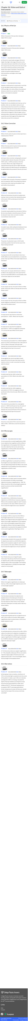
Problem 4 (3, 83)
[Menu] (2, 2)
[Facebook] (2, 1014)
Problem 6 (3, 131)
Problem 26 (4, 438)
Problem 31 (4, 536)
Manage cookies (23, 1020)
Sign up (24, 2)
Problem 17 (4, 298)
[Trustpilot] (9, 1014)
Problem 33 (4, 579)
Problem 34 (4, 593)
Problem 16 (4, 284)
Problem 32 (4, 554)
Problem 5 (3, 100)
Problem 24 (4, 401)
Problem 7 (3, 143)
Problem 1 (3, 33)
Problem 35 (4, 613)
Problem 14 (4, 252)
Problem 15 (4, 268)
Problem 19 (4, 324)
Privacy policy (16, 1020)
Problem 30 (4, 513)
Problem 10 (4, 193)
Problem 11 (4, 208)
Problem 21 (4, 356)
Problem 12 (4, 224)
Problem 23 (4, 385)
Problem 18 (4, 312)
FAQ (2, 1008)
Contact (3, 1009)
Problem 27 (4, 458)
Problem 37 (4, 648)
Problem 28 (4, 476)
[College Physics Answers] (11, 2)
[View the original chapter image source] (9, 16)
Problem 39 (4, 671)
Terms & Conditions (22, 1018)
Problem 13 (4, 238)
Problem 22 (4, 372)
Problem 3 (3, 57)
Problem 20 (4, 338)
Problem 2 (3, 45)
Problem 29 (4, 495)
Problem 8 (3, 155)
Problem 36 (4, 629)
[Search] (19, 2)
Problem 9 (3, 177)
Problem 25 (4, 419)
